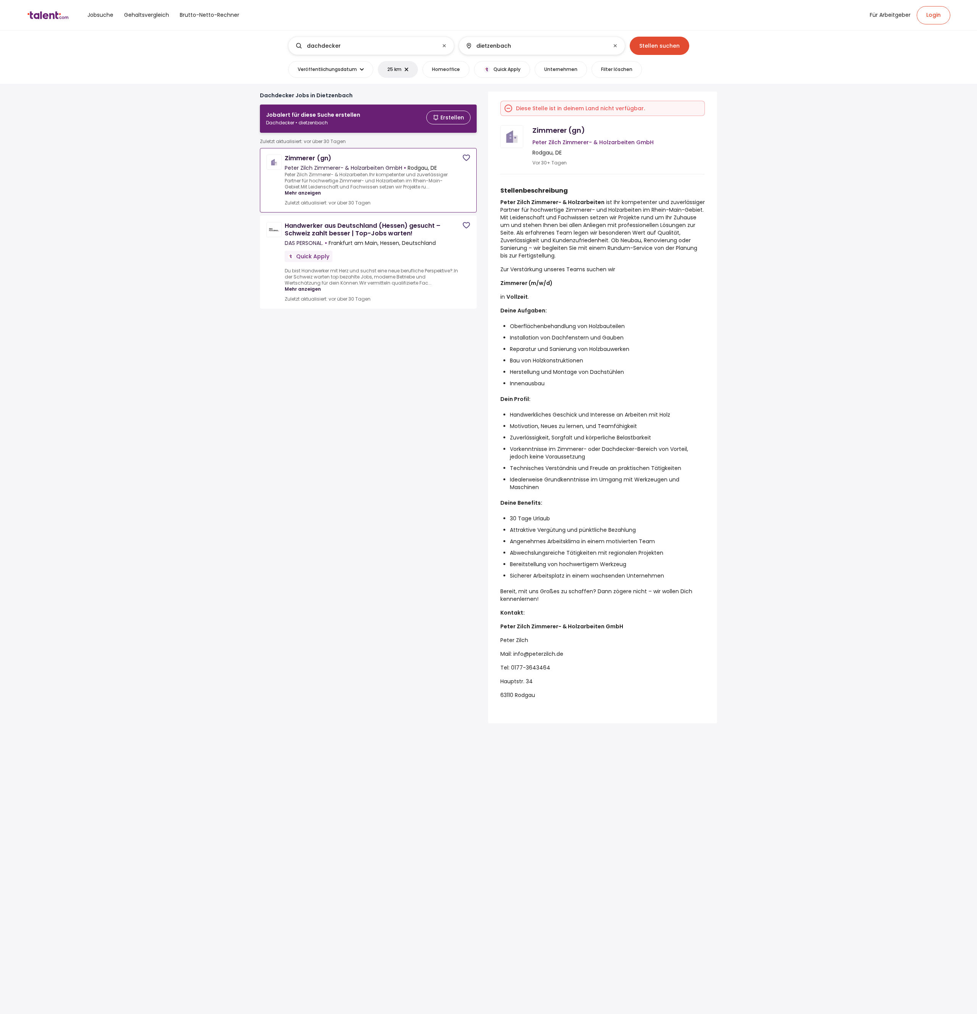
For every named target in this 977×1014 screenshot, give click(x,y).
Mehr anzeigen (303, 193)
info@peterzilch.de (537, 654)
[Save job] (466, 158)
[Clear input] (444, 46)
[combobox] (371, 46)
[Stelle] (365, 46)
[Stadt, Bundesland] (535, 46)
